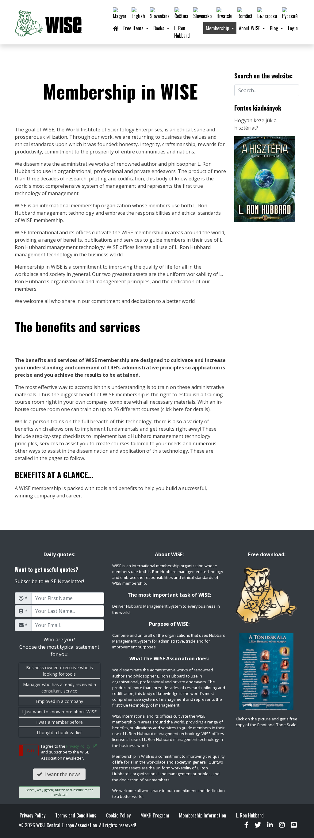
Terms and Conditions (75, 815)
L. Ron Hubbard (182, 32)
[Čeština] (181, 13)
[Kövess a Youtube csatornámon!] (294, 825)
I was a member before (59, 722)
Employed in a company (59, 701)
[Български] (267, 13)
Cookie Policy (118, 815)
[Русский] (290, 13)
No (30, 750)
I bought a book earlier (59, 732)
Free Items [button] (134, 28)
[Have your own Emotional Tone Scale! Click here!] (267, 671)
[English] (138, 13)
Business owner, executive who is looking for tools (59, 671)
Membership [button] (218, 28)
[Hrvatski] (224, 13)
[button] (29, 750)
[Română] (245, 13)
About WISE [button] (250, 28)
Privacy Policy (79, 746)
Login (293, 28)
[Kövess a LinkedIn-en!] (270, 825)
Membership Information (202, 815)
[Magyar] (119, 13)
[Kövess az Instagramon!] (282, 825)
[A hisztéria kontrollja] (264, 178)
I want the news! (62, 774)
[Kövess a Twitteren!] (258, 825)
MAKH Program (154, 815)
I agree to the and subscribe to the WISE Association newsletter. (67, 752)
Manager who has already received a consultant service (59, 687)
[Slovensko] (202, 13)
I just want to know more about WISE (59, 712)
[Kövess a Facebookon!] (246, 825)
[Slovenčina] (159, 13)
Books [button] (159, 28)
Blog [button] (274, 28)
